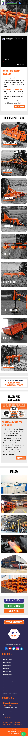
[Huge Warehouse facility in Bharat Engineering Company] (14, 504)
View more (21, 458)
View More (14, 611)
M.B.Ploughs (7, 671)
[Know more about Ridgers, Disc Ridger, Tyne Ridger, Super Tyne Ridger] (14, 246)
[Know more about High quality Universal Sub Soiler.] (14, 358)
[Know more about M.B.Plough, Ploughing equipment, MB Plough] (14, 274)
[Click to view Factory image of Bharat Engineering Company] (14, 484)
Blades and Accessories (11, 693)
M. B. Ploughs (9, 282)
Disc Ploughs (8, 665)
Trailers (7, 338)
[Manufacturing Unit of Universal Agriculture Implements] (14, 524)
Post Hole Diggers (11, 310)
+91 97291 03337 (7, 717)
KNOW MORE (19, 107)
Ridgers (6, 254)
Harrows (7, 170)
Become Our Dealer (14, 622)
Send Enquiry (14, 606)
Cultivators (9, 198)
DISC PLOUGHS (9, 226)
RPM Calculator (14, 600)
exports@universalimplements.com (12, 724)
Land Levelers (8, 674)
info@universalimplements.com (12, 722)
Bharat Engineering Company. (14, 731)
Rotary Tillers (10, 142)
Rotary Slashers (8, 684)
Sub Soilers (8, 365)
